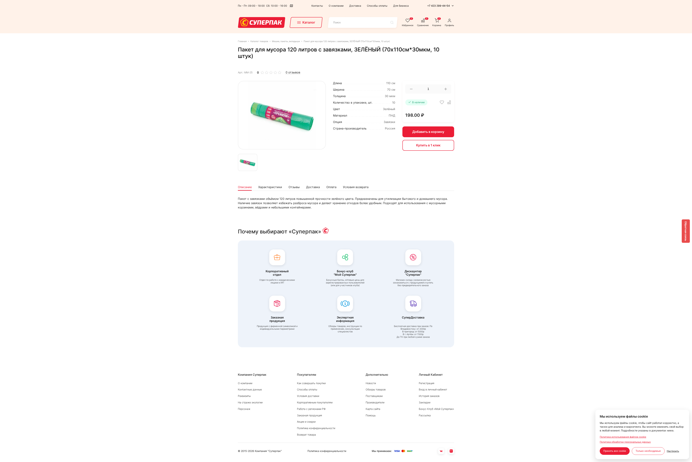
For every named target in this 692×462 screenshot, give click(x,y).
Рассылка (425, 415)
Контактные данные (250, 389)
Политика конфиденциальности (316, 428)
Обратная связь (685, 231)
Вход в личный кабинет (433, 389)
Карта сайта (373, 408)
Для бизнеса (401, 5)
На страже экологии (250, 402)
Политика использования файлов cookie (623, 436)
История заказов (429, 395)
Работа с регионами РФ (311, 408)
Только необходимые (648, 450)
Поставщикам (374, 395)
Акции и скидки (306, 421)
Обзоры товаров (376, 389)
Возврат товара (306, 434)
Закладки (424, 402)
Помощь (371, 415)
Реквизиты (244, 395)
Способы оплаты (377, 5)
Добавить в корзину (428, 132)
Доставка (355, 5)
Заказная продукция (309, 415)
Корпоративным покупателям (314, 402)
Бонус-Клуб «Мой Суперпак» (436, 408)
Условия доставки (308, 395)
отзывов (293, 72)
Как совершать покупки (311, 383)
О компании (336, 5)
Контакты (317, 5)
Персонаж (244, 408)
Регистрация (426, 383)
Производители (375, 402)
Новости (371, 383)
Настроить (673, 451)
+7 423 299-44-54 (438, 5)
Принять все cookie (614, 450)
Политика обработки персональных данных (625, 441)
